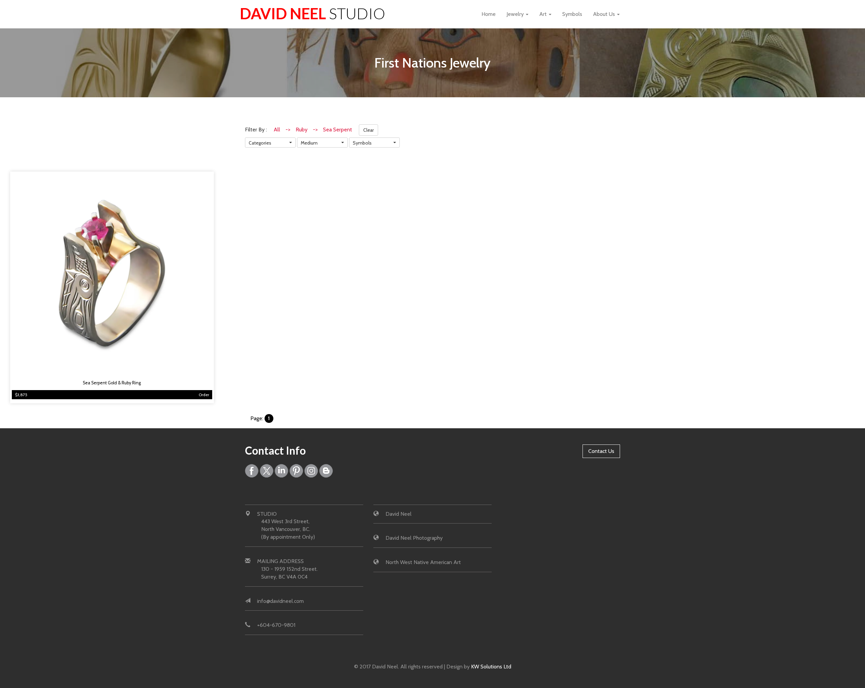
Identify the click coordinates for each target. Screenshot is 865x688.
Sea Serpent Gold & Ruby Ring (112, 382)
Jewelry (515, 14)
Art (543, 14)
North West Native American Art (423, 562)
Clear (368, 130)
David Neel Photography (414, 538)
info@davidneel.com (280, 601)
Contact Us (601, 451)
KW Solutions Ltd (491, 666)
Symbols (572, 14)
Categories (260, 143)
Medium (309, 143)
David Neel (312, 13)
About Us (604, 14)
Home (488, 14)
